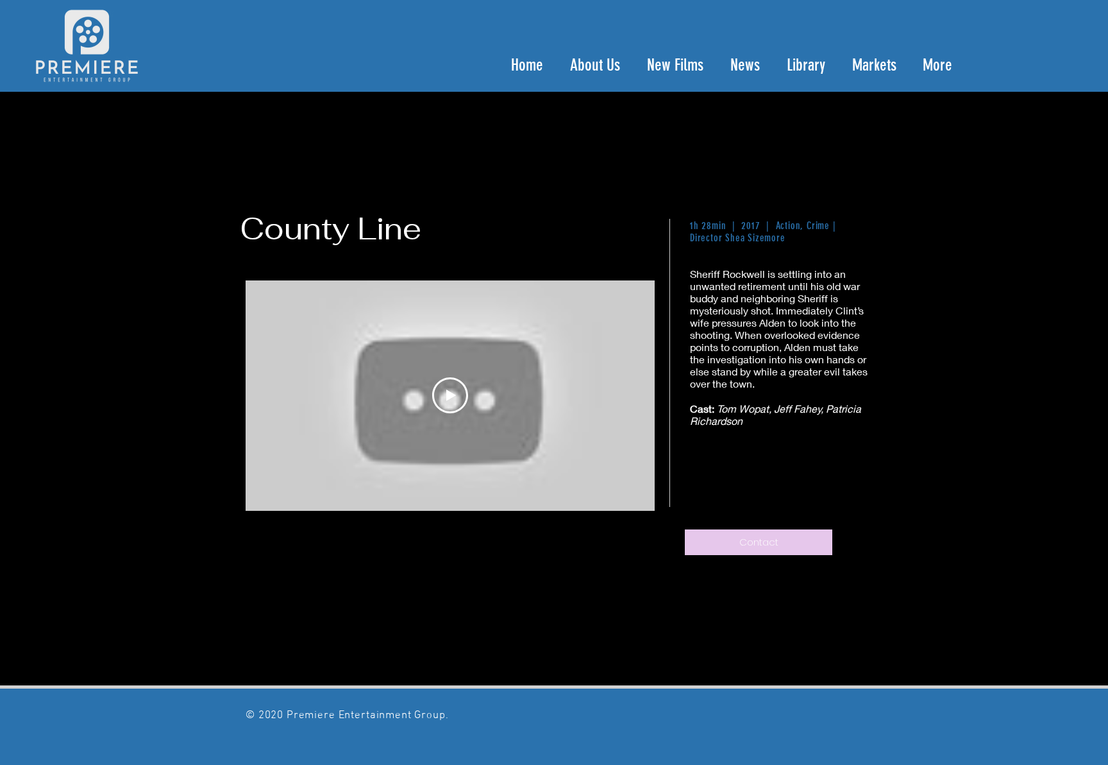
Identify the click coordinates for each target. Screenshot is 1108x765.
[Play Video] (450, 395)
